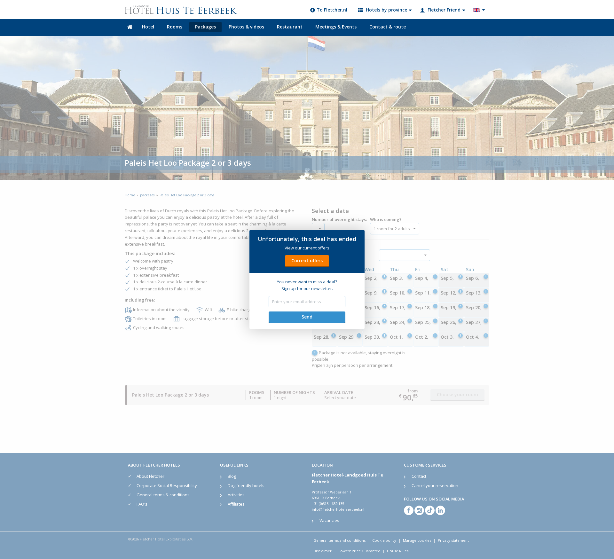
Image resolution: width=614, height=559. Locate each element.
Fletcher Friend (444, 10)
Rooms (174, 27)
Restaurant (290, 27)
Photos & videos (246, 27)
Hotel (148, 27)
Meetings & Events (336, 27)
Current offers (307, 260)
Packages (205, 27)
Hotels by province (386, 10)
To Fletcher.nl (332, 10)
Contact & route (387, 27)
